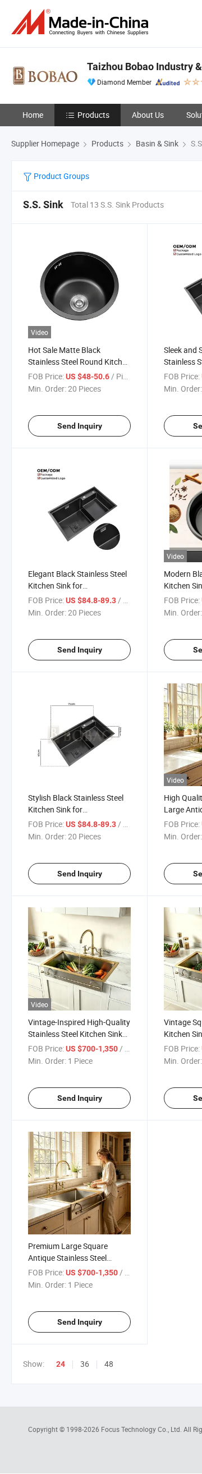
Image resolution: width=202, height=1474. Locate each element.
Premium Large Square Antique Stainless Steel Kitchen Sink (68, 1258)
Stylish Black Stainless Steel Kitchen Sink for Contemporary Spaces (75, 809)
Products (93, 114)
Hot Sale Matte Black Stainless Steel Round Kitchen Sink (79, 362)
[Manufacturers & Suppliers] (82, 22)
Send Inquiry (79, 425)
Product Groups (60, 176)
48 (108, 1363)
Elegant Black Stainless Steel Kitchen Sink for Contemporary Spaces (77, 585)
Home (32, 114)
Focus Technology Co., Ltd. (142, 1429)
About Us (148, 114)
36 (84, 1363)
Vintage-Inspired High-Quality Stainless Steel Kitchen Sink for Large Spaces (79, 1034)
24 (60, 1364)
